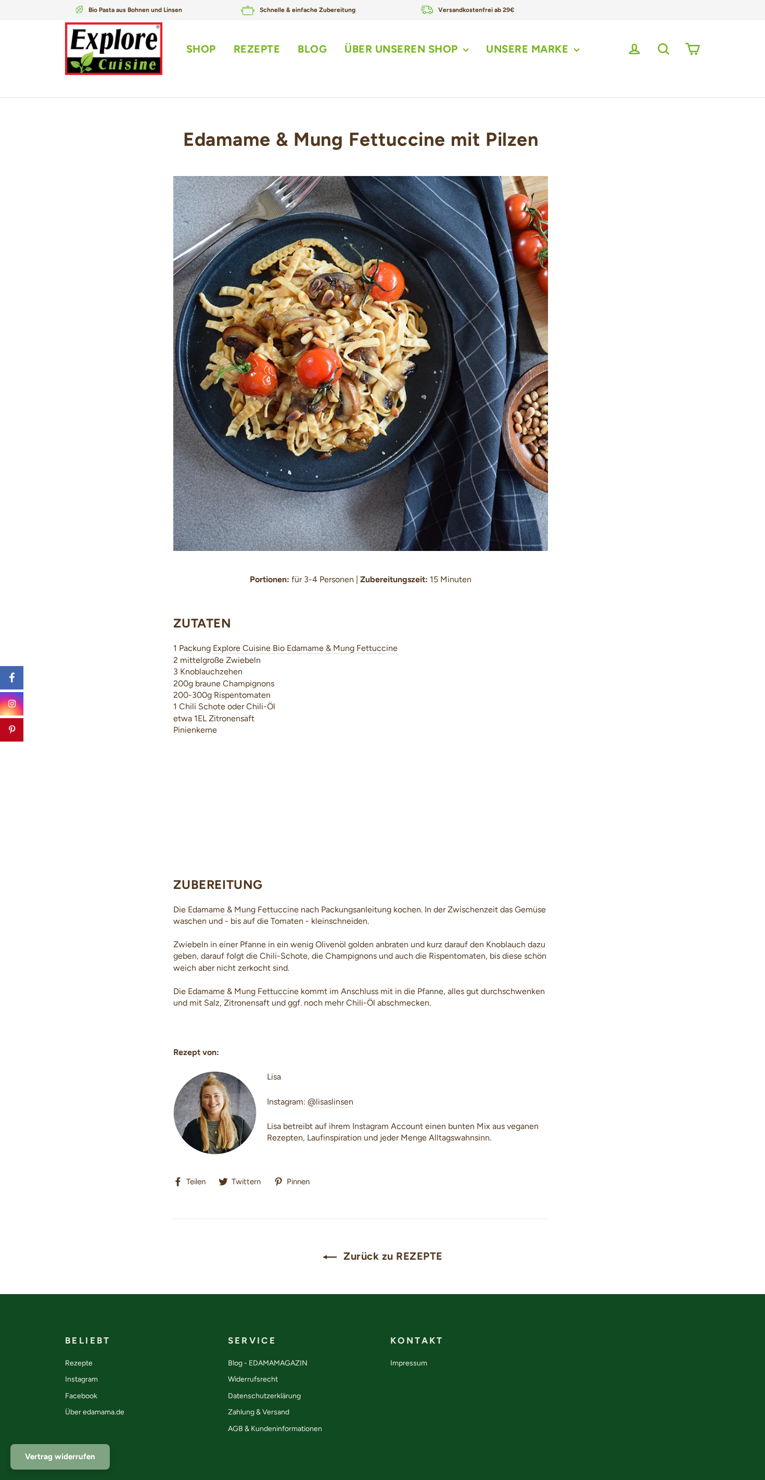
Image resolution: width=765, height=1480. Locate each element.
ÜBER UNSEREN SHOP (403, 49)
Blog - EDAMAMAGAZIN (268, 1363)
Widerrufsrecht (253, 1379)
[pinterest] (11, 730)
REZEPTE (257, 49)
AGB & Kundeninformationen (275, 1428)
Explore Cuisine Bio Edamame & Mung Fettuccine (305, 648)
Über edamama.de (94, 1412)
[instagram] (11, 704)
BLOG (312, 49)
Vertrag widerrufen (60, 1456)
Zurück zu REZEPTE (392, 1256)
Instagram (81, 1379)
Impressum (408, 1363)
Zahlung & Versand (258, 1412)
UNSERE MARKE (528, 49)
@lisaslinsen (330, 1102)
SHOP (201, 49)
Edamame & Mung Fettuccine (243, 909)
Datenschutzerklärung (264, 1395)
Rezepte (79, 1363)
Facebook (81, 1395)
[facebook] (11, 677)
